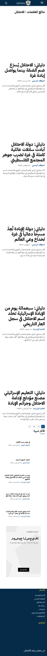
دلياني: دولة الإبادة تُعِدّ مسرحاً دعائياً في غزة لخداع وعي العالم (26, 234)
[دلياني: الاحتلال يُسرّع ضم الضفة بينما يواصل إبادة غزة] (23, 38)
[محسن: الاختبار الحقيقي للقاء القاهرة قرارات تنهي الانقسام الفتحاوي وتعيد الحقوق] (38, 478)
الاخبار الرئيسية (39, 329)
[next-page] (29, 426)
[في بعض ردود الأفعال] (38, 443)
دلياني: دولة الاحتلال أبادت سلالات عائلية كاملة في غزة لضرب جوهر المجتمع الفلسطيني (24, 152)
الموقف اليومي (25, 445)
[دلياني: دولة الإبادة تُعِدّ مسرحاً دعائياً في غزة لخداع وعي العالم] (23, 202)
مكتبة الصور (26, 463)
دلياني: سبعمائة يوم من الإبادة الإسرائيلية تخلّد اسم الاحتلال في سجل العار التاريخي (25, 316)
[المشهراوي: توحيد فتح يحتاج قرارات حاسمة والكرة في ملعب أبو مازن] (38, 513)
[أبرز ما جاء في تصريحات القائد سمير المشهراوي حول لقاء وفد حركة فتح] (38, 496)
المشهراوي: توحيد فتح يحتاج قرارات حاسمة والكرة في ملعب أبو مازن (18, 512)
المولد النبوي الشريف (23, 460)
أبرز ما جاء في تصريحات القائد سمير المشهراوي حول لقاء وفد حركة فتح (18, 495)
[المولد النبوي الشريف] (38, 461)
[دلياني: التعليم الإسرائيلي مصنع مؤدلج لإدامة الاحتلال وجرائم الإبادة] (23, 366)
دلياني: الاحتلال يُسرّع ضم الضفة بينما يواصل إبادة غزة (25, 70)
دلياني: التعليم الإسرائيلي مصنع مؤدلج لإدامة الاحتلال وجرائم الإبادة (24, 397)
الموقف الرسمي (38, 81)
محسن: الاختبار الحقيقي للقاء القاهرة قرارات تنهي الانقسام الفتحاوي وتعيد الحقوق (17, 477)
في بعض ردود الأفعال (23, 442)
